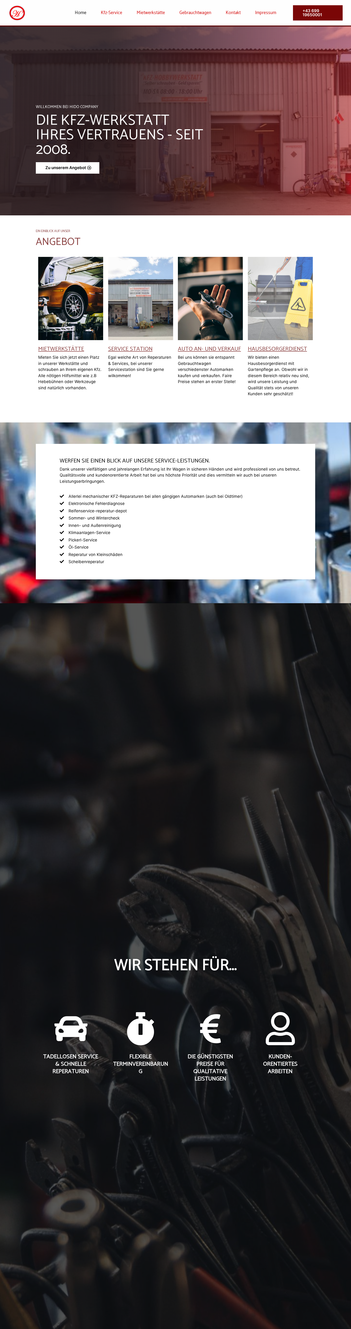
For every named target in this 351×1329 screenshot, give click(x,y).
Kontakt (233, 12)
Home (80, 12)
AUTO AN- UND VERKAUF (209, 349)
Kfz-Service (111, 12)
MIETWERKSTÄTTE (61, 349)
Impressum (265, 12)
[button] (67, 168)
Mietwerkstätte (151, 12)
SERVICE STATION (130, 349)
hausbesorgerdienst (277, 349)
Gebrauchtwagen (195, 12)
